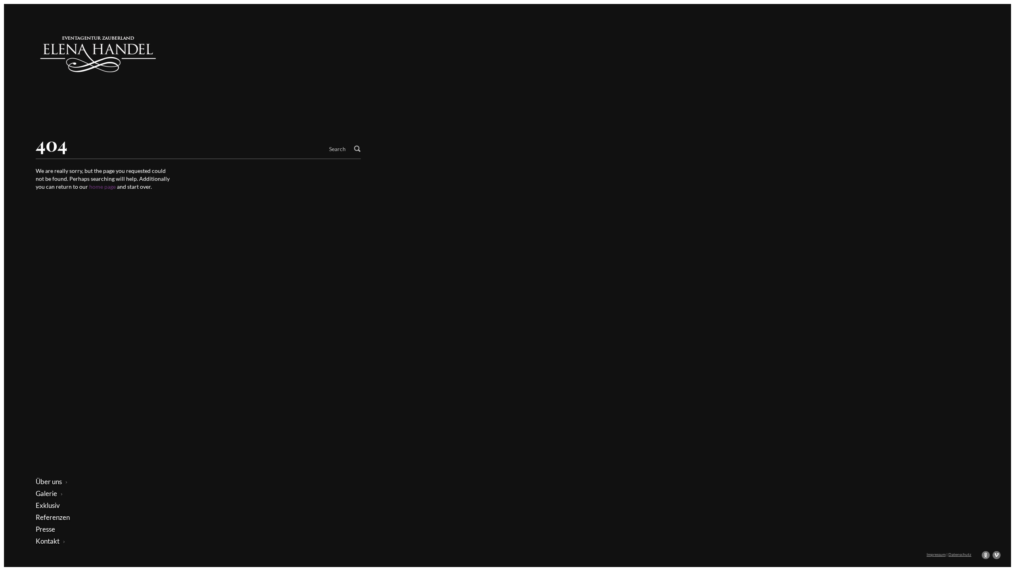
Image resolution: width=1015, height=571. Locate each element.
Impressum (936, 554)
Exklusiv (48, 505)
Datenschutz (959, 554)
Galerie (46, 493)
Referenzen (53, 517)
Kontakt (47, 541)
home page (103, 186)
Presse (45, 529)
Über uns (49, 481)
